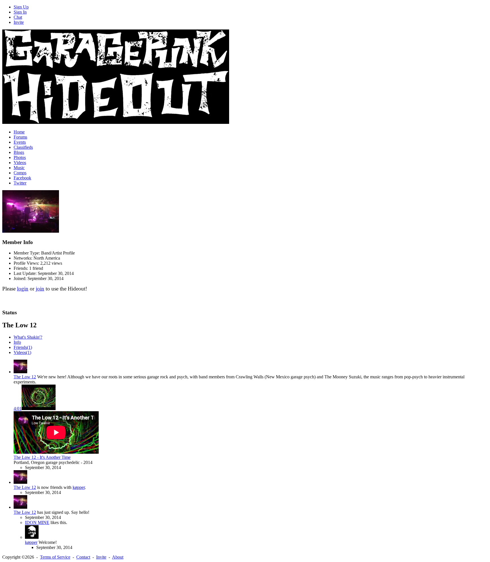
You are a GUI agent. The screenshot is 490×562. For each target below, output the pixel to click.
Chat (18, 17)
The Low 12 (25, 376)
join (40, 289)
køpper (79, 487)
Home (19, 132)
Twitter (20, 183)
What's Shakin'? (28, 337)
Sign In (20, 12)
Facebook (22, 177)
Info (17, 342)
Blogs (19, 152)
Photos (20, 157)
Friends (23, 347)
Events (20, 142)
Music (19, 167)
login (22, 289)
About (117, 557)
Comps (20, 172)
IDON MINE (37, 522)
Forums (20, 137)
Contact (83, 557)
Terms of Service (55, 557)
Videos (20, 162)
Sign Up (21, 7)
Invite (19, 22)
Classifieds (23, 147)
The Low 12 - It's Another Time (42, 457)
